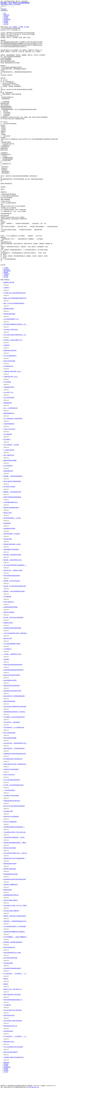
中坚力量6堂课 (7, 596)
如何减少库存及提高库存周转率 (12, 675)
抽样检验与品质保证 (9, 308)
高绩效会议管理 (8, 889)
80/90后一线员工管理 (9, 774)
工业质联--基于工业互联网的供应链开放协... (15, 293)
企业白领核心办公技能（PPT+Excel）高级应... (15, 905)
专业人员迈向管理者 (9, 397)
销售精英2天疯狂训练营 (10, 868)
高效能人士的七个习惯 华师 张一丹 (13, 989)
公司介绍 (6, 24)
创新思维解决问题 (8, 471)
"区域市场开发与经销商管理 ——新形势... (14, 837)
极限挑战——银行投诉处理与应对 (12, 491)
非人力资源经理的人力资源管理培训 (13, 418)
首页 (5, 13)
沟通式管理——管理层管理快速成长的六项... (15, 921)
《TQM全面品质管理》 (10, 790)
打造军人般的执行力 (9, 601)
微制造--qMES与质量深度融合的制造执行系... (15, 298)
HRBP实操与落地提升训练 (10, 957)
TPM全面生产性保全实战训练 (11, 795)
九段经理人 (6, 659)
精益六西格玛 (7, 270)
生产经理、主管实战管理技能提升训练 (14, 785)
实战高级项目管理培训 (9, 528)
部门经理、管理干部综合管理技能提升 (14, 617)
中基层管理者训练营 (9, 423)
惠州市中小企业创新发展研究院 (21, 2)
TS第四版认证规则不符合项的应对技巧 (14, 1057)
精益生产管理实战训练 (9, 361)
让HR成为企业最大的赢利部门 (11, 910)
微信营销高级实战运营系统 (11, 874)
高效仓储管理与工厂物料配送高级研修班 (14, 696)
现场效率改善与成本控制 (10, 350)
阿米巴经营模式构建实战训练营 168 (13, 999)
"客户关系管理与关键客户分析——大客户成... (15, 853)
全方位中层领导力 (8, 465)
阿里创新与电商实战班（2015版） (12, 544)
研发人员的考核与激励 (9, 732)
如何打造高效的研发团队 (10, 738)
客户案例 (6, 22)
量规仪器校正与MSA (9, 1041)
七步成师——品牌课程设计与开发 (12, 654)
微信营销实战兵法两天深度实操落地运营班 (15, 879)
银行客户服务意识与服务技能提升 (12, 481)
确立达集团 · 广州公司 (6, 2)
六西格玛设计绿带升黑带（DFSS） (13, 371)
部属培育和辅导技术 (9, 413)
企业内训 (6, 277)
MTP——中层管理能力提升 (11, 408)
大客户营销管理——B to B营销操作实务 (14, 727)
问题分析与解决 (8, 539)
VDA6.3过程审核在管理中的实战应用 (13, 1046)
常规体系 (6, 18)
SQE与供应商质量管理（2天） (11, 319)
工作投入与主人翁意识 (9, 429)
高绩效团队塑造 (8, 402)
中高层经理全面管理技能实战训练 (12, 628)
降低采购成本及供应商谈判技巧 (12, 685)
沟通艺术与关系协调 (9, 612)
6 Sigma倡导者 (7, 382)
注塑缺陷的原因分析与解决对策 (12, 800)
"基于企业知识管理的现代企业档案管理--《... (15, 565)
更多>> (8, 279)
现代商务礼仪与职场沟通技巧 (11, 769)
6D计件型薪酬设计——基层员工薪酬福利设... (15, 937)
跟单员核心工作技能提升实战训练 (12, 554)
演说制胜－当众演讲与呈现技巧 (12, 580)
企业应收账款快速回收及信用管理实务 (14, 669)
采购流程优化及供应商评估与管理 (12, 690)
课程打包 (6, 978)
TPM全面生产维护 (8, 811)
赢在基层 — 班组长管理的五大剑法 (13, 560)
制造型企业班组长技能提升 (11, 1052)
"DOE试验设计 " (8, 649)
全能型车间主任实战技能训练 (11, 816)
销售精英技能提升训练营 (10, 863)
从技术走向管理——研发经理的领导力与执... (15, 743)
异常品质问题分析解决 (9, 313)
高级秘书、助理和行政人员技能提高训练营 (15, 916)
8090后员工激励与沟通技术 (11, 900)
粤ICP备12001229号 (34, 1087)
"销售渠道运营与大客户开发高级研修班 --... (15, 858)
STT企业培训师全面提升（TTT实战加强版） (15, 926)
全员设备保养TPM (8, 366)
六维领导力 (6, 273)
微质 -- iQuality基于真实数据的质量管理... (14, 303)
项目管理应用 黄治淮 (9, 1015)
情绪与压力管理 (8, 638)
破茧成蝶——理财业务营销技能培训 (13, 476)
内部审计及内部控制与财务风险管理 (13, 664)
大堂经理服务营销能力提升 (11, 502)
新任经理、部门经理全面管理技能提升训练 (15, 586)
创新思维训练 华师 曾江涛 (10, 1026)
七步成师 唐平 (7, 1005)
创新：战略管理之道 (9, 455)
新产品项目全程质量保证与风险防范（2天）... (15, 324)
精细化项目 (6, 14)
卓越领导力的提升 (8, 622)
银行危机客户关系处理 (9, 486)
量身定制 (6, 984)
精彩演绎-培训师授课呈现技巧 (11, 507)
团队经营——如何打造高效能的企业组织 (14, 591)
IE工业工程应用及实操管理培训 (12, 779)
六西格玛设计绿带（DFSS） (11, 376)
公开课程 (20, 27)
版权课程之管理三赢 (9, 282)
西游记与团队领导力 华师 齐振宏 (12, 994)
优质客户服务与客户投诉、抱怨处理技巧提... (15, 764)
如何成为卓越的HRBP (9, 947)
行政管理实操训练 (8, 963)
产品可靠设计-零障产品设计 (11, 329)
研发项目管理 (7, 523)
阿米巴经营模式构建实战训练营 (12, 575)
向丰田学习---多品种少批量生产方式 (13, 340)
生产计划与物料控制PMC (10, 355)
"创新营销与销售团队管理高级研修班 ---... (14, 827)
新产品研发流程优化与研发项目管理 (13, 759)
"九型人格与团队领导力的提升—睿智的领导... (15, 633)
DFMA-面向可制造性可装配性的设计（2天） (15, 334)
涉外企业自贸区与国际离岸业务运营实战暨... (15, 706)
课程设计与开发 (8, 512)
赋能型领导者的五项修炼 (10, 460)
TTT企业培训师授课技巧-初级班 (12, 643)
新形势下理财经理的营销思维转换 (12, 497)
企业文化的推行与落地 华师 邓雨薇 (13, 1020)
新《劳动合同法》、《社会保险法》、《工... (15, 973)
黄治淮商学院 (7, 19)
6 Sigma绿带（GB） (9, 392)
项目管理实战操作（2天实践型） (12, 533)
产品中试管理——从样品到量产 (12, 722)
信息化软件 (6, 269)
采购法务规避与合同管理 (10, 680)
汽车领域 (6, 16)
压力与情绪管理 (8, 434)
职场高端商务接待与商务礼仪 (11, 895)
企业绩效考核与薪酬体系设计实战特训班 (14, 931)
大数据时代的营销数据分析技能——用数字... (15, 842)
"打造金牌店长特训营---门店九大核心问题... (15, 832)
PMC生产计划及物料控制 (10, 821)
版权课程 (6, 272)
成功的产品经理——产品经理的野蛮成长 (14, 748)
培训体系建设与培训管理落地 (11, 549)
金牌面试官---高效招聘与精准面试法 (13, 942)
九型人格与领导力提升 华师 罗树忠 (13, 1010)
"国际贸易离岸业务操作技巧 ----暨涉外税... (14, 711)
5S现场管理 (6, 345)
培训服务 (6, 21)
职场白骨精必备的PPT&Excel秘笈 (12, 952)
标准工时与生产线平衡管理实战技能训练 (14, 806)
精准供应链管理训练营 (9, 701)
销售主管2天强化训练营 (10, 848)
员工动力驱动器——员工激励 (11, 444)
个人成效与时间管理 (9, 450)
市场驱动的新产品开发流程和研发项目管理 (15, 753)
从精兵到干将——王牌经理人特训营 (13, 570)
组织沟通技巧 (7, 439)
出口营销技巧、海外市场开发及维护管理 (14, 717)
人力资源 (6, 267)
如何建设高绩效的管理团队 (11, 607)
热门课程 (26, 27)
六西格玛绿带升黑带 (9, 387)
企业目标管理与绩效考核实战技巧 (12, 968)
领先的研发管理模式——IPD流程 (12, 518)
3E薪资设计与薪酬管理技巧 (11, 884)
